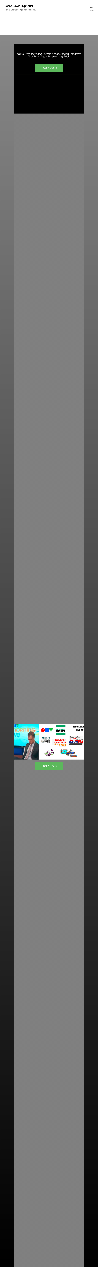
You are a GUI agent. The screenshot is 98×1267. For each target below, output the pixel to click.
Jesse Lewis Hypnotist (19, 6)
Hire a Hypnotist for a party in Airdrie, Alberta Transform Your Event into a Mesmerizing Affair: (49, 55)
